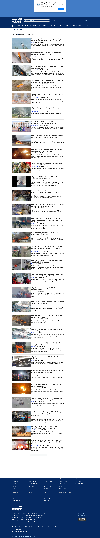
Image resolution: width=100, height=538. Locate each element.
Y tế (14, 488)
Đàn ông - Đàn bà (62, 488)
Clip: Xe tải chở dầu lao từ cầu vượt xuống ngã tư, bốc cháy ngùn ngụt (47, 330)
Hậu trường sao (16, 498)
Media (66, 26)
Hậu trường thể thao (48, 496)
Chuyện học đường (35, 445)
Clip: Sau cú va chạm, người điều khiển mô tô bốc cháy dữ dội (46, 288)
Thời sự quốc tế (34, 251)
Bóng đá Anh (46, 500)
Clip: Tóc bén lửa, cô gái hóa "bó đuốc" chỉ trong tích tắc (47, 357)
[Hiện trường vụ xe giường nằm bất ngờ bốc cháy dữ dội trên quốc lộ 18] (21, 237)
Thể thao (15, 502)
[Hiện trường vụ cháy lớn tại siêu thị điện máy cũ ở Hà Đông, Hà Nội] (21, 70)
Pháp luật (28, 26)
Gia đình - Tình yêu (63, 483)
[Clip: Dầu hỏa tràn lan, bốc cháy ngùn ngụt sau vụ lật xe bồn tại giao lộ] (21, 306)
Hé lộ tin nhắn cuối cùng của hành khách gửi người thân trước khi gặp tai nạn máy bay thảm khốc (46, 413)
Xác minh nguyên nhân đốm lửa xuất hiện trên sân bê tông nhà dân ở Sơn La (47, 95)
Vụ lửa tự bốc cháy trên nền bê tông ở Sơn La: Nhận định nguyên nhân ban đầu (47, 81)
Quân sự (76, 484)
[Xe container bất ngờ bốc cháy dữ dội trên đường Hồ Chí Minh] (21, 347)
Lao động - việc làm (17, 486)
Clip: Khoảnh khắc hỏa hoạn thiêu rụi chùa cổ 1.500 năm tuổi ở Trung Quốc (46, 178)
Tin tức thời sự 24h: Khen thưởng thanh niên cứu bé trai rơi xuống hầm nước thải (46, 122)
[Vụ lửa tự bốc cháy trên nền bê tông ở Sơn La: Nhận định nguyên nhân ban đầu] (21, 85)
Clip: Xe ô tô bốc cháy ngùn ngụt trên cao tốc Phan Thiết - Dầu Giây (46, 316)
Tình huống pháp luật (33, 483)
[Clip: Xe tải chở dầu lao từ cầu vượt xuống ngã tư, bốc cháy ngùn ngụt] (21, 333)
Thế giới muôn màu (78, 486)
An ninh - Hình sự (32, 481)
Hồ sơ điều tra (31, 486)
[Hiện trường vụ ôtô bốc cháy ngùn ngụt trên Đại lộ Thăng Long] (21, 388)
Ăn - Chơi (61, 484)
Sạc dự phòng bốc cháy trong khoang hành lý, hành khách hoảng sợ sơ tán (47, 53)
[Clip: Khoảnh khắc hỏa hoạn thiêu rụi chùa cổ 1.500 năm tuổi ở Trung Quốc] (21, 181)
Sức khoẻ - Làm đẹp (63, 481)
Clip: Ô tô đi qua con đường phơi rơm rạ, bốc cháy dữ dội (46, 109)
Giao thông (33, 139)
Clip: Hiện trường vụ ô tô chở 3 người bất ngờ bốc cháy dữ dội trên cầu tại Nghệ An (47, 136)
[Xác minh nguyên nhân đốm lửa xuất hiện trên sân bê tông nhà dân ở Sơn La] (21, 98)
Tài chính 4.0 (46, 483)
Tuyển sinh (61, 496)
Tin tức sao (15, 495)
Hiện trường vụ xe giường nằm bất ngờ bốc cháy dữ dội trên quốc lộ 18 (46, 233)
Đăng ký (60, 9)
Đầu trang (79, 534)
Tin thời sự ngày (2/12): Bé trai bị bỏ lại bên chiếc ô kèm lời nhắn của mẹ (46, 164)
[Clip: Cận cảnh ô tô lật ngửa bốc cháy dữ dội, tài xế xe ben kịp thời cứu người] (21, 402)
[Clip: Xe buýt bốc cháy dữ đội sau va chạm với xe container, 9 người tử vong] (21, 153)
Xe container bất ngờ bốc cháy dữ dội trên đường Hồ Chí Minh (46, 344)
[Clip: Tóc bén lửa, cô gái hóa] (21, 361)
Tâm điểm (15, 483)
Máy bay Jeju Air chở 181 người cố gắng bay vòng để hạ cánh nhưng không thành (46, 427)
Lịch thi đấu (46, 495)
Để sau (54, 9)
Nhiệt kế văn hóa (16, 500)
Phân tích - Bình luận (79, 483)
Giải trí (14, 496)
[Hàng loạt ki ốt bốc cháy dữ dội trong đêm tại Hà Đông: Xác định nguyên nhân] (21, 375)
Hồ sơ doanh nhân (47, 486)
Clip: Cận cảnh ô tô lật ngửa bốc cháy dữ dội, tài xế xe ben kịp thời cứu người (46, 399)
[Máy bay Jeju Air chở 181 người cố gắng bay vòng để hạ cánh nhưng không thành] (21, 431)
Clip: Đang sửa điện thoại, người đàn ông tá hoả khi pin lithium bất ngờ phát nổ (47, 205)
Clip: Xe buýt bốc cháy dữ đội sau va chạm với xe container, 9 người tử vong (47, 150)
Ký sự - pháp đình (32, 484)
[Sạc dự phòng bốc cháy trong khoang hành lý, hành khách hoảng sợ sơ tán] (21, 57)
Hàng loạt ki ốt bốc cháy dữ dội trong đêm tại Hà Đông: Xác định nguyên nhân (47, 371)
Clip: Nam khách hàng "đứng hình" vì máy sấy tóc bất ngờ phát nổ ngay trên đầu (47, 275)
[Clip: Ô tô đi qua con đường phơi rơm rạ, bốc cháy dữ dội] (21, 112)
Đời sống (45, 26)
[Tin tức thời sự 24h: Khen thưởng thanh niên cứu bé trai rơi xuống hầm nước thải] (21, 126)
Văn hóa (59, 26)
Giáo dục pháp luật (76, 26)
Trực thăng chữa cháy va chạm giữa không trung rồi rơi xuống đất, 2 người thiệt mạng (46, 39)
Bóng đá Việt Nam (47, 498)
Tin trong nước (34, 69)
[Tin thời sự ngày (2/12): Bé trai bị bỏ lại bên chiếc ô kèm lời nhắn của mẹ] (21, 167)
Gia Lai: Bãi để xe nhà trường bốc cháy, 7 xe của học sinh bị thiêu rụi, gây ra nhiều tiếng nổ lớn (47, 442)
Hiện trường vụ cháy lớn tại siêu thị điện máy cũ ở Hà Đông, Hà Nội (47, 67)
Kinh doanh (37, 26)
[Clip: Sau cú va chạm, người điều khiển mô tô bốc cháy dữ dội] (21, 292)
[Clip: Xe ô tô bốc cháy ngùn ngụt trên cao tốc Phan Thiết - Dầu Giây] (21, 320)
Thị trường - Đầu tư (48, 481)
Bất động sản (46, 488)
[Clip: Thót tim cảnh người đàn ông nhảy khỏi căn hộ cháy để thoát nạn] (21, 264)
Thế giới (52, 26)
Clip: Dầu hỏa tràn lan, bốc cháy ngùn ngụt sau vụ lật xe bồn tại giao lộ (47, 302)
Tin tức (20, 26)
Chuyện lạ (33, 56)
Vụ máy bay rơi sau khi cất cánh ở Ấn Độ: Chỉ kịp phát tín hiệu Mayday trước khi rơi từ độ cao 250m (47, 248)
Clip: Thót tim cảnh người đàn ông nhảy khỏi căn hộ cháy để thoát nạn (46, 261)
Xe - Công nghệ (47, 484)
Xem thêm (38, 455)
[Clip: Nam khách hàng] (21, 278)
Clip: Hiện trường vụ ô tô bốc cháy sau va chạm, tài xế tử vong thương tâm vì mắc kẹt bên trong (46, 220)
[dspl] (12, 26)
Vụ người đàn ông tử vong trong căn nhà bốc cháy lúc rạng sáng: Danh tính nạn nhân (46, 191)
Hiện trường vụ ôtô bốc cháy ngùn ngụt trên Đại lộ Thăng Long (46, 385)
